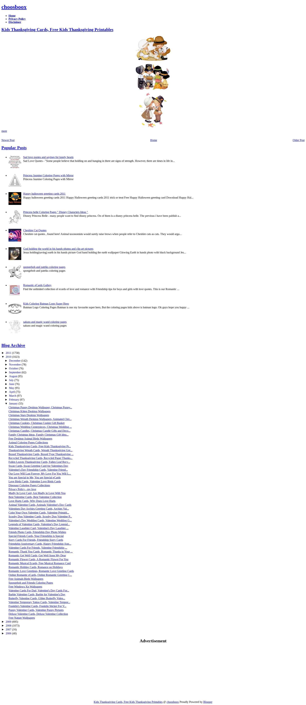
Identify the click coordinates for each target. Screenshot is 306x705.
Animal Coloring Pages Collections (28, 442)
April (12, 391)
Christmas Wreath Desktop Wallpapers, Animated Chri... (40, 419)
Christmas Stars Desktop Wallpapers (28, 415)
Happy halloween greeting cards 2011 (44, 193)
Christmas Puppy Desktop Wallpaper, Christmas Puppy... (40, 407)
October (14, 368)
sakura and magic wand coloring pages (45, 321)
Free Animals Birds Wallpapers (25, 578)
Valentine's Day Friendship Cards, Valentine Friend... (38, 469)
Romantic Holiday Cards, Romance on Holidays (35, 567)
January (13, 403)
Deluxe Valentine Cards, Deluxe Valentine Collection (38, 613)
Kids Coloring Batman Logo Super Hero (46, 303)
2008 (9, 625)
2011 (9, 352)
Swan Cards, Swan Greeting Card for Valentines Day (38, 465)
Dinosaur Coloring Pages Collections (29, 485)
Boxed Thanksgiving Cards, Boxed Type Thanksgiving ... (40, 454)
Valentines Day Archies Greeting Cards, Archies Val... (38, 508)
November (15, 364)
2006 (9, 633)
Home (153, 140)
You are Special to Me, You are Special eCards (34, 477)
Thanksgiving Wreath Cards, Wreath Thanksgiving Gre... (40, 450)
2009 (9, 621)
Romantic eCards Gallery (37, 285)
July (11, 380)
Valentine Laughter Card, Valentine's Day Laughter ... (38, 528)
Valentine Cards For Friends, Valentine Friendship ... (37, 547)
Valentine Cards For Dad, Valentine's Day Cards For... (38, 590)
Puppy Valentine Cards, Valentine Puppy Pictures (36, 609)
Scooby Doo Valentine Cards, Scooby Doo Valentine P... (40, 516)
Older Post (299, 140)
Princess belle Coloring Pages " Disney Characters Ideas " (55, 212)
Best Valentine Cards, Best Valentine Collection (35, 497)
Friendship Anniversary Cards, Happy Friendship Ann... (39, 543)
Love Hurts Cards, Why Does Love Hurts (31, 500)
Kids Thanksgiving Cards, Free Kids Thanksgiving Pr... (39, 446)
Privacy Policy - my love (22, 489)
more (4, 130)
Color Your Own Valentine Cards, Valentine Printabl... (38, 512)
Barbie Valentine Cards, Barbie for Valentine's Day (36, 594)
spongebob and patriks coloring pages (44, 266)
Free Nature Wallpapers (21, 617)
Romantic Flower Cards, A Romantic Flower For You (38, 559)
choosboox (14, 7)
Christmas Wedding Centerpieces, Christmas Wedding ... (40, 426)
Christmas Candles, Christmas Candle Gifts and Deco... (39, 430)
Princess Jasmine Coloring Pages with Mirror (48, 175)
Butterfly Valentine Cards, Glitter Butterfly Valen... (36, 598)
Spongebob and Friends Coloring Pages (30, 582)
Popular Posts (14, 147)
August (13, 376)
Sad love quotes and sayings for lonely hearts (48, 157)
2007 (9, 629)
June (12, 384)
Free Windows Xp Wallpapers (25, 586)
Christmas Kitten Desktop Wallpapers (29, 411)
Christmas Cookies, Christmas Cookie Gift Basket (36, 422)
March (13, 395)
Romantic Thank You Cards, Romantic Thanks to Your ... (40, 551)
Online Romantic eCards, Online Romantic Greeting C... (40, 574)
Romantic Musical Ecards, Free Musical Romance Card (39, 563)
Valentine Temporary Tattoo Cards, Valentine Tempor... (39, 602)
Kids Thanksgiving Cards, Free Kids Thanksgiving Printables (57, 29)
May (12, 387)
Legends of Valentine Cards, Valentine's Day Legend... (39, 524)
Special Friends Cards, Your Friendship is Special (36, 535)
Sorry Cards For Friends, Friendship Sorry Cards (35, 539)
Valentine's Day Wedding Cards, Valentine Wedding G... (40, 520)
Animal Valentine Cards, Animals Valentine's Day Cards (39, 504)
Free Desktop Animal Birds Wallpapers (30, 438)
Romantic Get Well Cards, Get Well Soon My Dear (37, 555)
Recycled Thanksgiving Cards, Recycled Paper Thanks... (40, 458)
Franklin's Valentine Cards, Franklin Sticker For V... (37, 606)
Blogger (207, 701)
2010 (9, 356)
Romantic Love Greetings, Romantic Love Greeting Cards (41, 571)
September (15, 372)
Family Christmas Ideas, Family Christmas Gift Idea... (38, 434)
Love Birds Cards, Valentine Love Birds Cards (34, 481)
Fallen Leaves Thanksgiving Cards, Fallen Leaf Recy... (39, 461)
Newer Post (8, 140)
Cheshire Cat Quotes (34, 230)
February (14, 399)
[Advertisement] (31, 671)
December (15, 360)
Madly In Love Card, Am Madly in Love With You (37, 493)
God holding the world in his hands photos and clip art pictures (58, 248)
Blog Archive (13, 345)
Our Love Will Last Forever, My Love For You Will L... (39, 473)
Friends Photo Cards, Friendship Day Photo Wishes (37, 532)
